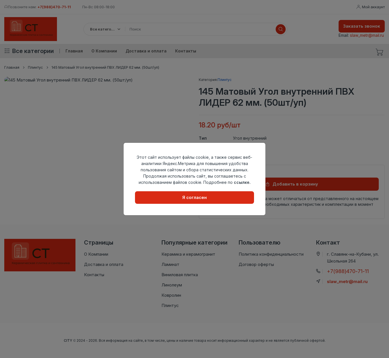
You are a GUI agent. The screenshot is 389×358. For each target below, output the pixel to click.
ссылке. (242, 182)
